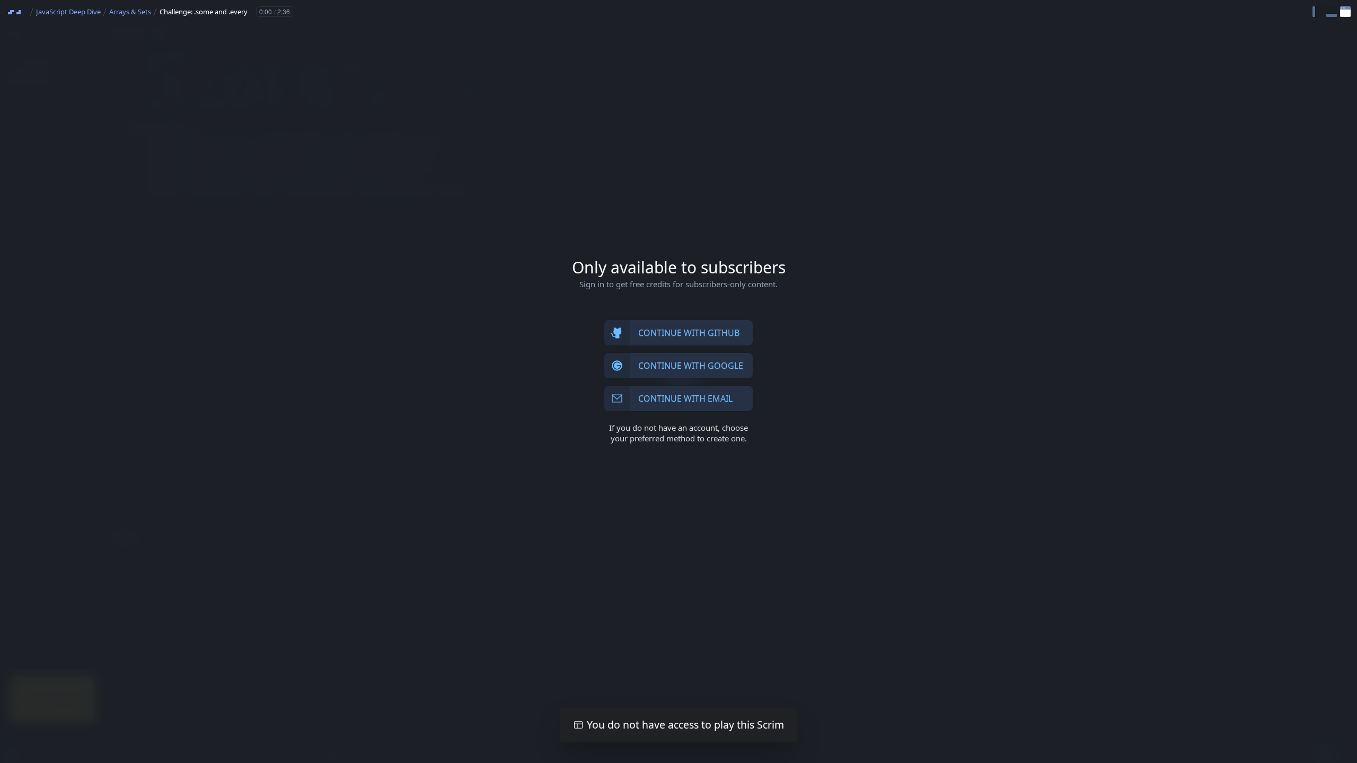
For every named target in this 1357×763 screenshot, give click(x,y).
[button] (1317, 11)
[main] (678, 381)
